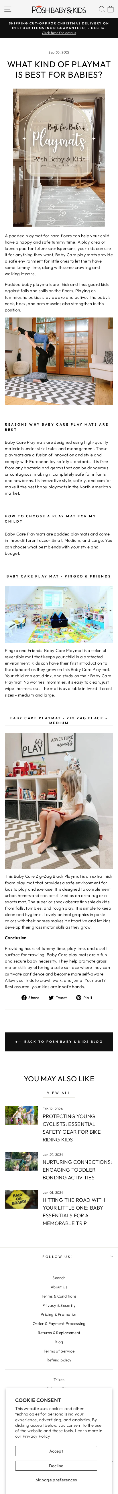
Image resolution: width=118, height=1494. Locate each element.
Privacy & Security (59, 1305)
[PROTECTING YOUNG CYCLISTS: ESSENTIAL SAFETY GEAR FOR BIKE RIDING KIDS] (21, 1115)
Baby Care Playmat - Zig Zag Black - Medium (59, 720)
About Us (59, 1287)
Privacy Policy (36, 1436)
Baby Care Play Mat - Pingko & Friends (59, 576)
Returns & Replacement (59, 1332)
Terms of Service (59, 1351)
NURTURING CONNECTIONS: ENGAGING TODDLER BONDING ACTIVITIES (77, 1170)
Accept (56, 1451)
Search (58, 1277)
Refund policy (59, 1360)
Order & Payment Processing (59, 1323)
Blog (59, 1341)
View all (59, 1093)
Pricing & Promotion (59, 1314)
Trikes (59, 1379)
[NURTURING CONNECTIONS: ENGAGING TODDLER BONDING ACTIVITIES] (21, 1161)
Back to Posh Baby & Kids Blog (63, 1042)
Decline (56, 1465)
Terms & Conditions (59, 1296)
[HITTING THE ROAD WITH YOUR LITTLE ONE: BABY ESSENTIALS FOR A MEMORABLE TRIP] (21, 1199)
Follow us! (57, 1256)
